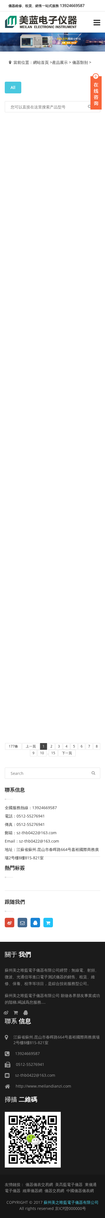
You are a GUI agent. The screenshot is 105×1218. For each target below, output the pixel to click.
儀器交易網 (54, 1190)
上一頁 (31, 746)
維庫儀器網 (32, 1190)
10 (42, 753)
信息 (18, 1020)
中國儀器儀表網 (80, 1190)
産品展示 (60, 62)
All (13, 87)
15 (53, 753)
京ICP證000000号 (70, 1208)
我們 (18, 954)
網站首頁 (41, 62)
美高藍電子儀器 (69, 1184)
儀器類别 (80, 62)
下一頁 (67, 753)
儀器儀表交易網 (39, 1184)
